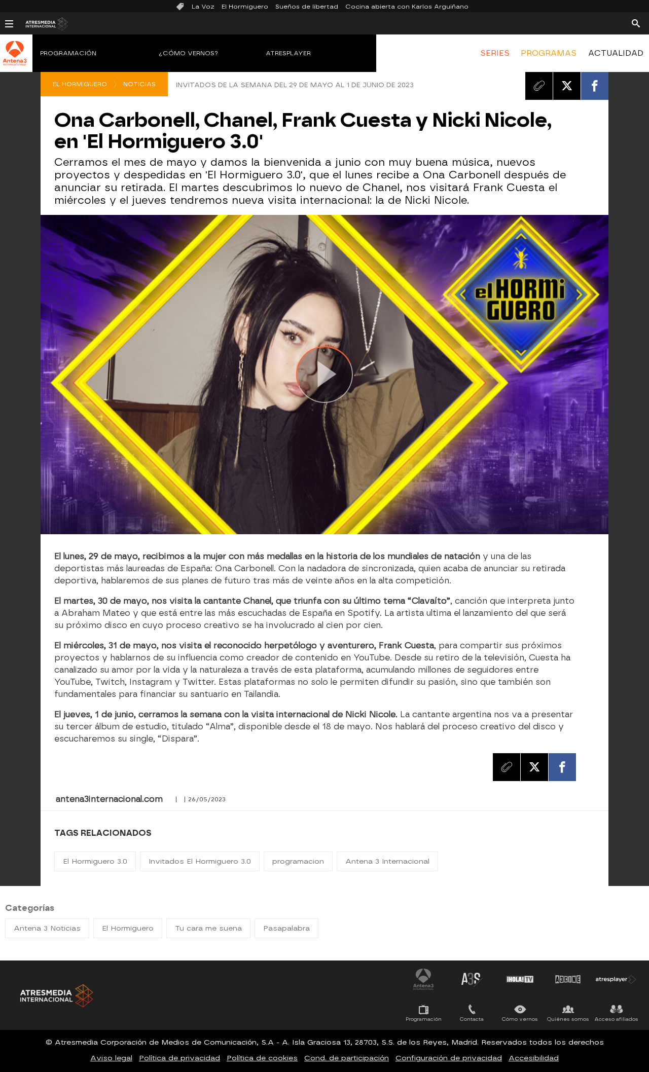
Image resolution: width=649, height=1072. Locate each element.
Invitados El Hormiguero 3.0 (200, 861)
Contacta (472, 1019)
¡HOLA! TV (519, 979)
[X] (567, 85)
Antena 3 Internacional (387, 861)
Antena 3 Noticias (47, 928)
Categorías (29, 908)
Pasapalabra (286, 928)
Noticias (139, 84)
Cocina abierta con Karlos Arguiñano (406, 6)
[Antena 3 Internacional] (15, 60)
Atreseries (471, 979)
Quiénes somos (568, 1019)
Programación (68, 53)
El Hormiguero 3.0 (95, 861)
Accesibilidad (534, 1058)
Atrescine (568, 979)
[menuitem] (495, 53)
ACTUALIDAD (615, 53)
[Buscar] (636, 23)
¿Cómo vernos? (188, 53)
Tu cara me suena (208, 928)
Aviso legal (111, 1058)
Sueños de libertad (306, 6)
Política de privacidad (179, 1058)
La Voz (203, 6)
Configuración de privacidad (448, 1058)
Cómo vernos (520, 1019)
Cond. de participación (346, 1058)
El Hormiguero (245, 6)
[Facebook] (594, 85)
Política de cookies (262, 1058)
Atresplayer (288, 53)
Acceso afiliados (616, 1019)
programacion (298, 861)
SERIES (495, 53)
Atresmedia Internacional (55, 996)
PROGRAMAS (548, 53)
